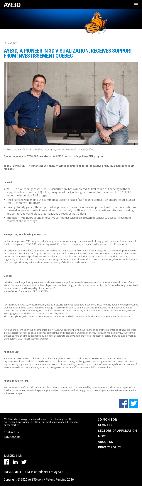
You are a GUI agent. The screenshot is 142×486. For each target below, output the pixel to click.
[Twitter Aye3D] (24, 462)
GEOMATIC (105, 425)
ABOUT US (105, 442)
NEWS (102, 436)
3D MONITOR (107, 419)
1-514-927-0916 (12, 437)
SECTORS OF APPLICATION (117, 430)
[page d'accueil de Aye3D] (12, 4)
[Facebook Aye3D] (6, 462)
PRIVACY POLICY (109, 447)
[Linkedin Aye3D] (15, 462)
